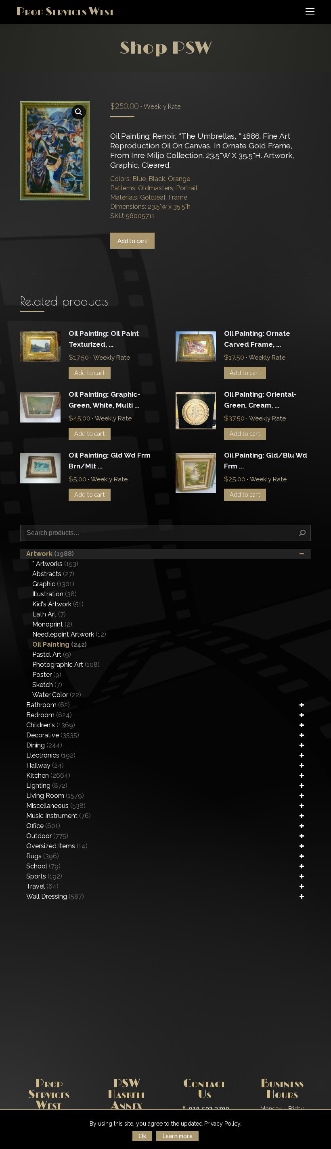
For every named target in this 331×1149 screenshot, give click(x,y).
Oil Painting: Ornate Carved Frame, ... (257, 338)
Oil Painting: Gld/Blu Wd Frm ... (265, 460)
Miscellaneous (56, 806)
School (43, 866)
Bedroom (49, 715)
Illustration (54, 594)
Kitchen (48, 775)
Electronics (50, 755)
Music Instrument (58, 816)
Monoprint (52, 624)
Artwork (50, 554)
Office (43, 826)
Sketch (47, 685)
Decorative (52, 735)
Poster (46, 675)
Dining (44, 745)
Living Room (55, 795)
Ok (142, 1135)
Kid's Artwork (58, 604)
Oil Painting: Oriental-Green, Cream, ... (260, 399)
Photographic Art (66, 664)
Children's (50, 725)
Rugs (42, 856)
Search (302, 533)
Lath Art (49, 614)
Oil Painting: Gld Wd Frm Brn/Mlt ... (110, 460)
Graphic (53, 584)
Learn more (177, 1135)
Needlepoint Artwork (69, 634)
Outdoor (47, 836)
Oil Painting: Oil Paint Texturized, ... (104, 338)
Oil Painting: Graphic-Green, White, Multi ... (104, 399)
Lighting (46, 785)
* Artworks (55, 564)
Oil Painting (59, 644)
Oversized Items (57, 846)
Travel (42, 886)
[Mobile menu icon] (310, 11)
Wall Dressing (55, 896)
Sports (44, 876)
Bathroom (48, 705)
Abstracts (53, 574)
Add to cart (132, 240)
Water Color (56, 695)
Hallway (45, 765)
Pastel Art (51, 654)
